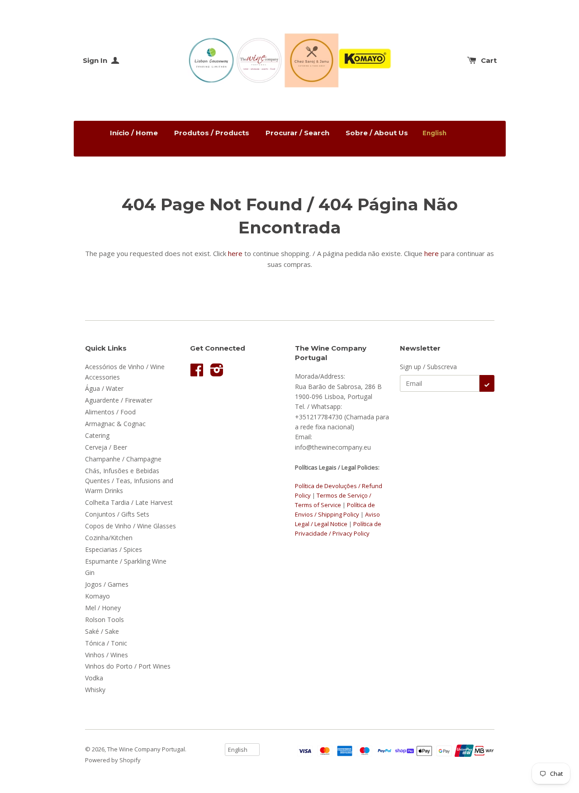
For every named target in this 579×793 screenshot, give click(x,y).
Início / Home (134, 132)
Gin (90, 572)
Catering (97, 435)
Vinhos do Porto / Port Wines (128, 666)
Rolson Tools (104, 619)
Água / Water (104, 388)
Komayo (97, 596)
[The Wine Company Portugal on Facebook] (197, 373)
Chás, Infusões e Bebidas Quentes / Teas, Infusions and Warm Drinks (129, 480)
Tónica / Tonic (106, 643)
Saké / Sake (102, 631)
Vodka (94, 678)
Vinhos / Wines (106, 655)
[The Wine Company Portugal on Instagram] (217, 373)
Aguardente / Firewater (118, 400)
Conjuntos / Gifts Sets (117, 514)
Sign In (96, 60)
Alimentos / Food (110, 412)
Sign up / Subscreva (428, 366)
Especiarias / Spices (113, 549)
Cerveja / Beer (106, 447)
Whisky (95, 689)
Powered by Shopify (113, 760)
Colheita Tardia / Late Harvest (129, 502)
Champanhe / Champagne (123, 459)
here (235, 253)
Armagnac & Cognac (115, 423)
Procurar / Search (297, 132)
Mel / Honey (103, 607)
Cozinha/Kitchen (109, 537)
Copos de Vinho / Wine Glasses (130, 526)
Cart (489, 60)
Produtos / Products (211, 132)
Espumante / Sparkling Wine (125, 561)
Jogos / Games (106, 584)
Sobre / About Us (377, 132)
